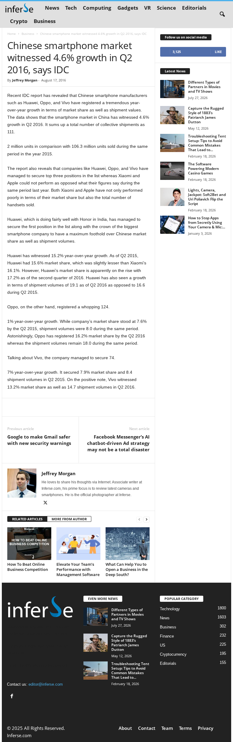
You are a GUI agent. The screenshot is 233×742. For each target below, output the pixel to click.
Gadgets (127, 7)
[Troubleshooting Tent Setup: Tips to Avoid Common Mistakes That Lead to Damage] (172, 143)
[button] (222, 14)
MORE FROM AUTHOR (69, 519)
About (125, 728)
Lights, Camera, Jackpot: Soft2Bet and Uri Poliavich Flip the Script (207, 196)
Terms (185, 728)
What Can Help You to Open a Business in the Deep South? (127, 569)
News (52, 7)
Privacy (205, 728)
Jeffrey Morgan (24, 80)
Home (11, 33)
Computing (97, 7)
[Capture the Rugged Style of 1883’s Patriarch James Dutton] (172, 115)
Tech (71, 7)
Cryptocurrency (173, 654)
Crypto (19, 21)
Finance (167, 636)
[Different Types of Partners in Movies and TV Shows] (172, 89)
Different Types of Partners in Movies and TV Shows (204, 87)
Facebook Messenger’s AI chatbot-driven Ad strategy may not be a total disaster (118, 443)
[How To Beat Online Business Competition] (29, 543)
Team (167, 728)
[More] (115, 407)
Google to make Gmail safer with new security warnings (39, 440)
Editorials (194, 7)
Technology (170, 609)
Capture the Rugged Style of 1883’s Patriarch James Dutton (206, 115)
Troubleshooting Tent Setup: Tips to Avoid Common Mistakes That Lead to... (207, 143)
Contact (146, 728)
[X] (45, 503)
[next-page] (147, 519)
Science (166, 7)
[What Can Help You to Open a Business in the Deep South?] (128, 543)
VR (147, 7)
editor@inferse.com (46, 684)
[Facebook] (12, 696)
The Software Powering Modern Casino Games (203, 168)
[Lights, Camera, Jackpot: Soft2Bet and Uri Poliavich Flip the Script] (172, 197)
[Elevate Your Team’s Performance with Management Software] (78, 543)
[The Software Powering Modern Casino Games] (172, 171)
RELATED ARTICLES (27, 519)
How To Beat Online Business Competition (27, 566)
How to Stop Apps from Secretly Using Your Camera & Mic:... (206, 222)
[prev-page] (139, 519)
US (162, 645)
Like (218, 51)
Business (45, 21)
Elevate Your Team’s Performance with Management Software (78, 569)
